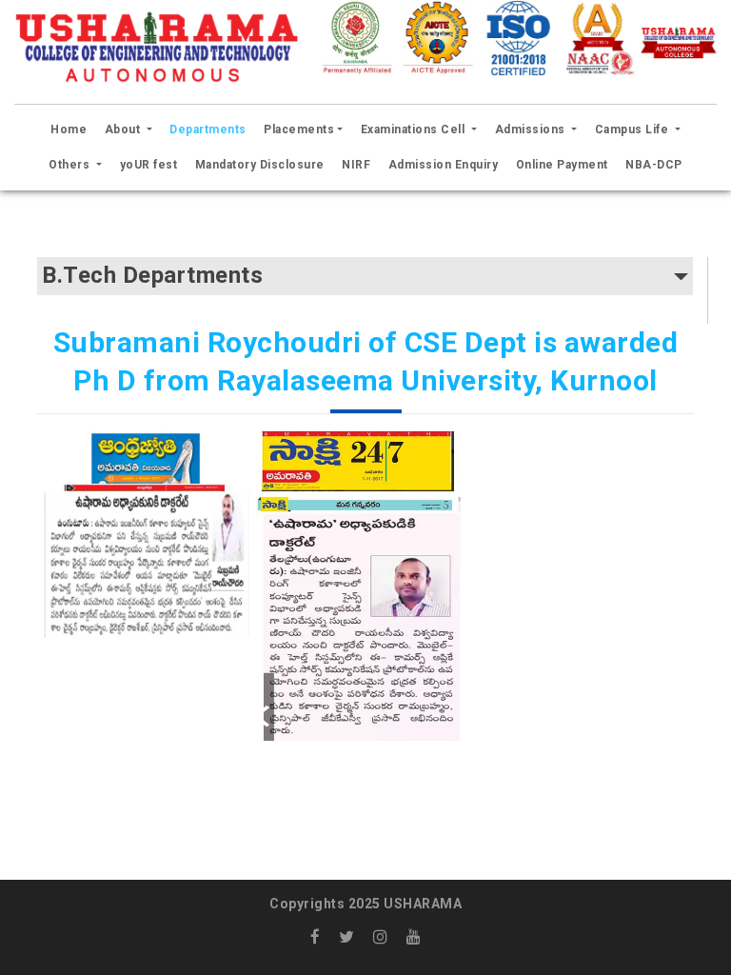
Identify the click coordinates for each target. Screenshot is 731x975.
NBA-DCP (653, 164)
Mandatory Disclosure (260, 164)
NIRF (356, 164)
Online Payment (562, 164)
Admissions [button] (532, 129)
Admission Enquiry (443, 164)
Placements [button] (299, 129)
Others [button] (71, 164)
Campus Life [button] (633, 129)
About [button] (124, 129)
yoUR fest (149, 164)
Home (71, 129)
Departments (208, 129)
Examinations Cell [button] (414, 129)
